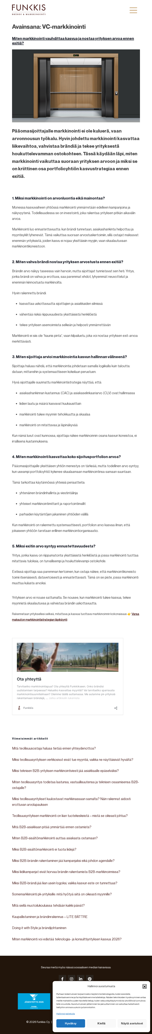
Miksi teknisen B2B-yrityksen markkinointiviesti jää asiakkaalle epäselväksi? (65, 771)
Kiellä (101, 1023)
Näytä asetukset (132, 1023)
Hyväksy (71, 1023)
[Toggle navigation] (133, 10)
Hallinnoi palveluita (65, 1013)
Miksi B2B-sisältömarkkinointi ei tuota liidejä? (44, 849)
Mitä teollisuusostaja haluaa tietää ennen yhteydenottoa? (54, 748)
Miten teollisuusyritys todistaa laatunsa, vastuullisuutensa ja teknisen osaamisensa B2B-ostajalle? (75, 785)
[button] (144, 986)
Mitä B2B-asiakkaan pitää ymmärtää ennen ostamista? (51, 827)
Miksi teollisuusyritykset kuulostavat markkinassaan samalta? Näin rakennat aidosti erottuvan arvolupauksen (71, 802)
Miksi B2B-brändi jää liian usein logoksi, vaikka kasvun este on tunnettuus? (64, 883)
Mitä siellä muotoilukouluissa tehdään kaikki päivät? (48, 905)
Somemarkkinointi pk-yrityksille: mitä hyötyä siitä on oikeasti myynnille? (62, 894)
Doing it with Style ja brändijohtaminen (39, 928)
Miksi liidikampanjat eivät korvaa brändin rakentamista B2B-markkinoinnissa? (66, 872)
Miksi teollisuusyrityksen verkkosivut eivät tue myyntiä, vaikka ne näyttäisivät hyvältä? (72, 760)
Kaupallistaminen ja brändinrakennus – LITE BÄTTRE (49, 917)
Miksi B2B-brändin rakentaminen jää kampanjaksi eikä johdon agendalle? (63, 861)
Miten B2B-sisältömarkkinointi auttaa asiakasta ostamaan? (55, 838)
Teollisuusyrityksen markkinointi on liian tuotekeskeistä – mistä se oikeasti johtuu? (70, 816)
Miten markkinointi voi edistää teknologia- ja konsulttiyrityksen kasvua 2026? (67, 939)
